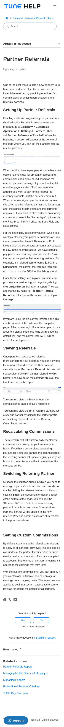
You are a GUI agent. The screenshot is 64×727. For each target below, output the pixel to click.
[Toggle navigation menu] (54, 6)
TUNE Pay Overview (15, 693)
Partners (17, 18)
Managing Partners (14, 679)
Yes (23, 620)
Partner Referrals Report (17, 666)
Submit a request (45, 637)
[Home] (22, 6)
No (41, 620)
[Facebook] (4, 599)
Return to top (11, 649)
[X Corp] (10, 599)
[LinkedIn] (15, 599)
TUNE (6, 18)
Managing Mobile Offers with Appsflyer (25, 673)
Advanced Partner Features (39, 18)
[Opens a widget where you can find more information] (16, 720)
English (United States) (45, 719)
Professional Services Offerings (21, 686)
